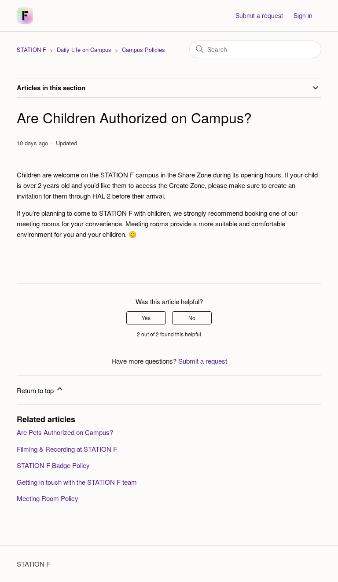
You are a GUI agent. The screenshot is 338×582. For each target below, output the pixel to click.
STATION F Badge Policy (53, 465)
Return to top (36, 390)
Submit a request (259, 15)
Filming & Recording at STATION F (67, 448)
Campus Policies (143, 49)
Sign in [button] (303, 15)
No (191, 317)
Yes (146, 317)
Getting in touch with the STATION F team (77, 481)
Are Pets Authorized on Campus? (65, 432)
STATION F (31, 49)
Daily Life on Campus (84, 49)
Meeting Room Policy (47, 498)
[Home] (25, 15)
